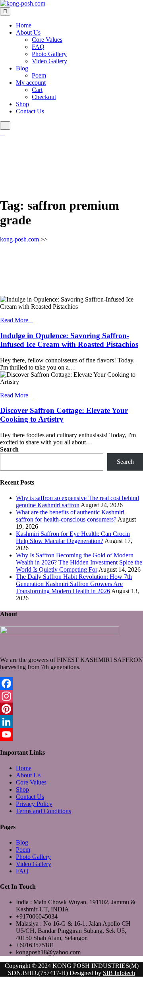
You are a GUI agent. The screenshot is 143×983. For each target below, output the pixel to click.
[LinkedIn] (71, 721)
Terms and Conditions (43, 811)
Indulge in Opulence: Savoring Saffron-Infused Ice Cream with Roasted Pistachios (69, 339)
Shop (22, 104)
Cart (37, 89)
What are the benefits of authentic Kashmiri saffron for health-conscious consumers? (70, 516)
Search (9, 449)
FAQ (38, 46)
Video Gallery (49, 61)
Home (23, 25)
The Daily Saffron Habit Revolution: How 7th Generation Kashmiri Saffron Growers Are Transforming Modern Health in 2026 (74, 583)
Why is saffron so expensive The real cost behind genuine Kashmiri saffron (77, 501)
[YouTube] (71, 734)
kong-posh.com (19, 239)
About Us (28, 32)
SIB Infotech (119, 972)
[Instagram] (71, 696)
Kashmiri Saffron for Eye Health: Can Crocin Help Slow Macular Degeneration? (73, 537)
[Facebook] (71, 683)
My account (31, 82)
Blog (22, 68)
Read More (14, 320)
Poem (39, 75)
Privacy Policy (34, 803)
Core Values (47, 39)
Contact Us (30, 111)
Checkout (44, 96)
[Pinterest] (71, 709)
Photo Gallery (49, 54)
